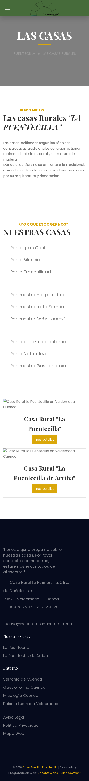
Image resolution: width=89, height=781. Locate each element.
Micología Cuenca (20, 695)
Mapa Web (13, 733)
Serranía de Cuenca (22, 679)
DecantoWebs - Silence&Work (59, 773)
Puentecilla (24, 53)
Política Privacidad (21, 725)
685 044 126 (46, 607)
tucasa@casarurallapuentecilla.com (38, 623)
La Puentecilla (16, 647)
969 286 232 (20, 607)
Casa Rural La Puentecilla (40, 767)
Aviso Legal (14, 717)
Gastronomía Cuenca (24, 687)
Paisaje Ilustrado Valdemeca (30, 703)
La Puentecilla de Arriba (25, 655)
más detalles (44, 439)
